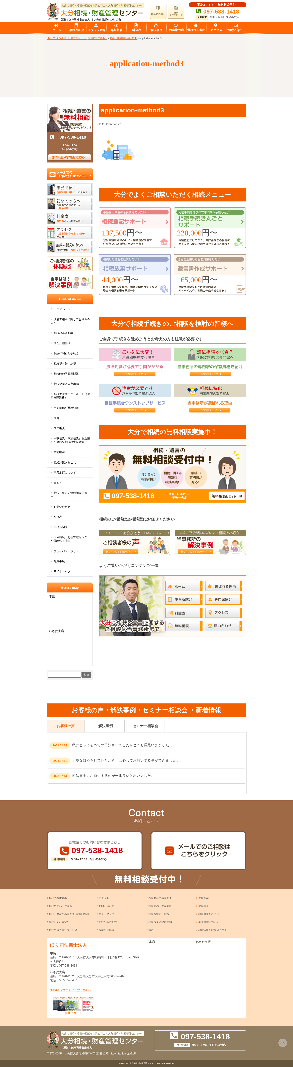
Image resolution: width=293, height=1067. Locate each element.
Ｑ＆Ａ (58, 482)
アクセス (104, 898)
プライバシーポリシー (68, 551)
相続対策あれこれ (65, 462)
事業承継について (65, 472)
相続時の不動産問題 (66, 373)
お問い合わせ (62, 506)
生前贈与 (59, 452)
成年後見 (59, 428)
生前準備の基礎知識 (66, 407)
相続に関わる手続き (66, 353)
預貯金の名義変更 (59, 921)
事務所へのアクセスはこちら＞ (71, 990)
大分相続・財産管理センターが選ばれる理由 (70, 539)
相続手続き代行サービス (63, 929)
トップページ (62, 308)
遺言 (56, 418)
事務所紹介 (61, 527)
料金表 (58, 516)
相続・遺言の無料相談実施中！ (69, 494)
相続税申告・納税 (65, 363)
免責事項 (59, 561)
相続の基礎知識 (63, 333)
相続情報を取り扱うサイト (213, 929)
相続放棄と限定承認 (66, 383)
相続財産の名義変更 (160, 898)
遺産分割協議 (62, 343)
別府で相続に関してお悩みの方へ (70, 321)
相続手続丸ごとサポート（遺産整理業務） (70, 395)
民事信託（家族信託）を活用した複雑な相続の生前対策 (70, 440)
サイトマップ (62, 571)
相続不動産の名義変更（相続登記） (69, 913)
